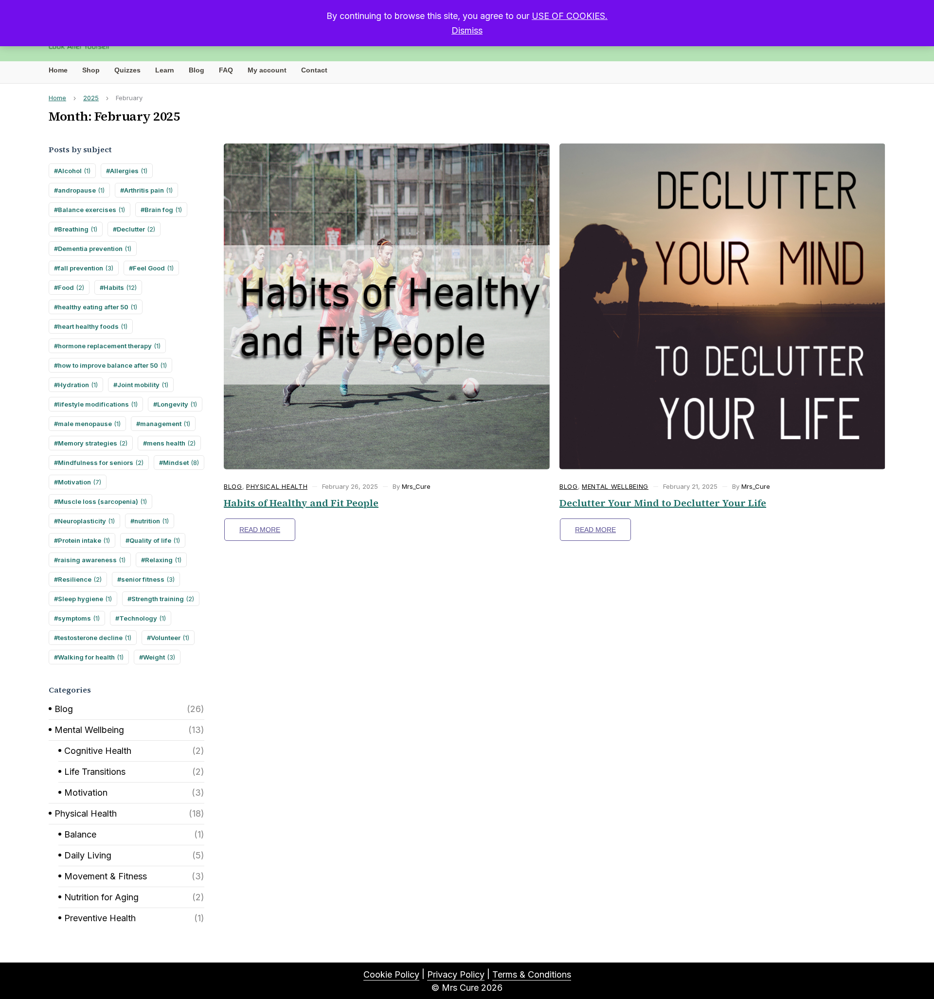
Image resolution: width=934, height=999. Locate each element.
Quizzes (127, 70)
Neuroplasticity (86, 521)
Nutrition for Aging (101, 897)
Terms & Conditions (531, 974)
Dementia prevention (94, 248)
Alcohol (74, 171)
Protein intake (84, 540)
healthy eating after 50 (97, 307)
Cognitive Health (97, 751)
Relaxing (163, 560)
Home (58, 70)
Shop (91, 70)
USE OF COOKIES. (570, 16)
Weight (159, 657)
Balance (80, 834)
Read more (259, 530)
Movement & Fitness (105, 876)
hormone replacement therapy (109, 346)
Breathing (77, 229)
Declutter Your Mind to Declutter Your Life (662, 503)
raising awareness (92, 560)
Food (71, 287)
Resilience (80, 579)
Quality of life (154, 540)
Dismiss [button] (467, 30)
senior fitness (148, 579)
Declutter (136, 229)
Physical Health (85, 813)
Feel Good (153, 268)
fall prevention (85, 268)
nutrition (151, 521)
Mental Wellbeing (89, 730)
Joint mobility (142, 385)
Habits (120, 287)
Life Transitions (95, 772)
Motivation (79, 482)
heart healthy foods (92, 326)
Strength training (162, 599)
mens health (171, 443)
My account (267, 70)
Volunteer (170, 638)
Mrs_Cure (416, 486)
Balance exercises (91, 210)
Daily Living (87, 855)
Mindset (181, 462)
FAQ (226, 70)
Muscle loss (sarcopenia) (102, 501)
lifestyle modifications (98, 404)
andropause (81, 190)
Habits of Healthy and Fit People (301, 503)
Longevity (177, 404)
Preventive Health (100, 918)
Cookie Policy (391, 974)
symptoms (79, 618)
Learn (164, 70)
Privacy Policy (456, 974)
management (165, 424)
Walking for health (91, 657)
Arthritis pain (148, 190)
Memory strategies (92, 443)
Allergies (128, 171)
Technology (142, 618)
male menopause (89, 424)
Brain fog (163, 210)
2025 (91, 98)
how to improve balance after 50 (112, 365)
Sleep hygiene (85, 599)
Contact (314, 70)
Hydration (78, 385)
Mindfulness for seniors (101, 462)
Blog (196, 70)
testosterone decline (94, 638)
